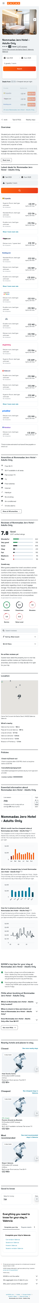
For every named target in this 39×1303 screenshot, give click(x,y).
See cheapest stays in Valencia (30, 1092)
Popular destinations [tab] (28, 1227)
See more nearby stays (30, 1048)
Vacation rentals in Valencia (14, 1248)
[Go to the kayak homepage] (13, 3)
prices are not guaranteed (10, 1270)
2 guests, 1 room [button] (10, 63)
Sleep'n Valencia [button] (7, 1163)
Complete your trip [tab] (11, 1227)
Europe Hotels (27, 1294)
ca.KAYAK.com (10, 1294)
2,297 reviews (22, 47)
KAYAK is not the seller (11, 1276)
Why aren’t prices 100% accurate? (15, 1284)
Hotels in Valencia (11, 1245)
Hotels (18, 1294)
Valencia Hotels (23, 1296)
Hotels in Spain (12, 1296)
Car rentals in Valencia (13, 1240)
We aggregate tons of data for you (15, 1280)
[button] (3, 3)
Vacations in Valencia (12, 1242)
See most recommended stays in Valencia (29, 1136)
